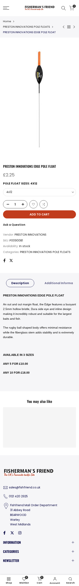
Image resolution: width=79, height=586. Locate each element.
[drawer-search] (63, 8)
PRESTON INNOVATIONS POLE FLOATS (26, 27)
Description (20, 283)
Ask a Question (14, 225)
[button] (33, 204)
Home (7, 21)
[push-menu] (6, 8)
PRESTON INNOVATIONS (30, 235)
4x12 (9, 192)
